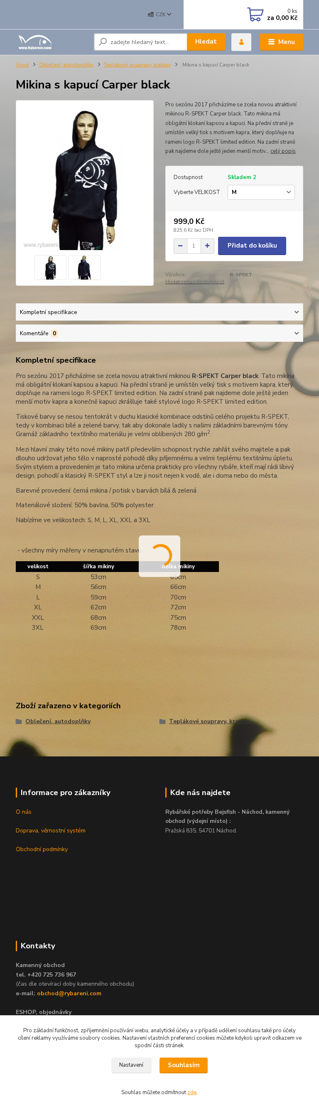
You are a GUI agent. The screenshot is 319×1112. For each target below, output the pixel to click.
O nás (24, 812)
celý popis (283, 151)
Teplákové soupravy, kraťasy (137, 64)
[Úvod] (52, 41)
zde (191, 1092)
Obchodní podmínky (42, 849)
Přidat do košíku (252, 245)
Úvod (22, 64)
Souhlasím (184, 1065)
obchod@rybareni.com (69, 993)
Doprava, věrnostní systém (51, 831)
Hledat (206, 41)
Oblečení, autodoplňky (66, 64)
